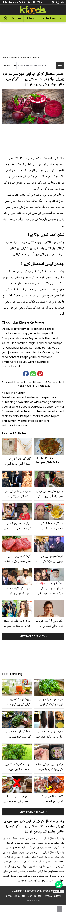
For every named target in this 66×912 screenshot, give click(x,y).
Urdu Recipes (47, 18)
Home (8, 896)
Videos (30, 18)
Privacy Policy (52, 896)
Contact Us (34, 896)
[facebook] (53, 2)
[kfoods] (33, 10)
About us (19, 896)
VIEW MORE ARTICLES (32, 636)
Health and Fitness (30, 382)
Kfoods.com (47, 891)
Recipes (16, 18)
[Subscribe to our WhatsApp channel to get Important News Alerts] (59, 884)
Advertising (33, 900)
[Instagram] (57, 2)
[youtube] (62, 2)
